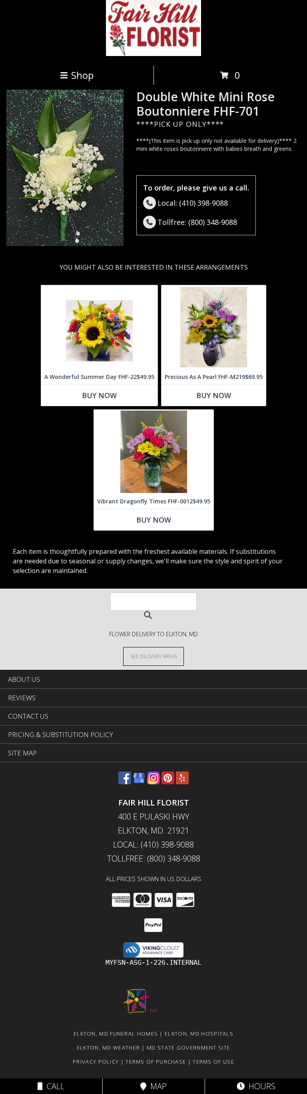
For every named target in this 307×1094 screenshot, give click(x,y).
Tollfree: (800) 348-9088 (153, 858)
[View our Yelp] (182, 781)
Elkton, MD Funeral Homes (116, 1033)
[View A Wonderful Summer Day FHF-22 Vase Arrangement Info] (99, 327)
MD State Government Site (188, 1047)
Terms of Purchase (156, 1061)
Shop (82, 75)
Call (53, 1086)
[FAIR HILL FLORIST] (153, 54)
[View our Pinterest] (167, 781)
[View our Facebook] (124, 781)
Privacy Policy (96, 1061)
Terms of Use (213, 1061)
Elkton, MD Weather (108, 1047)
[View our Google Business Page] (139, 781)
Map (156, 1086)
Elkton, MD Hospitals (199, 1033)
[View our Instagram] (153, 781)
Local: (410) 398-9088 (153, 844)
